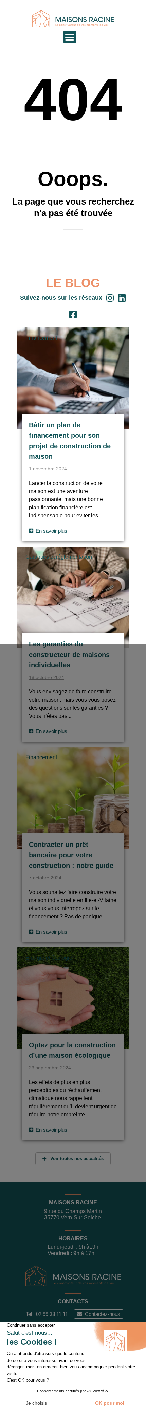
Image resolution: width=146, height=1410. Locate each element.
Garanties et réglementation (58, 557)
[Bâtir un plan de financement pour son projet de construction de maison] (73, 378)
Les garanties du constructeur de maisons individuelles (69, 654)
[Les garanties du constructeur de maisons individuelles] (73, 597)
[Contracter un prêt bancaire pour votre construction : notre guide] (73, 797)
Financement (41, 338)
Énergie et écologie (48, 958)
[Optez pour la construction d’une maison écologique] (73, 998)
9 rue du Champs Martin (73, 1211)
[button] (69, 37)
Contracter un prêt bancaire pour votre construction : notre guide (71, 855)
